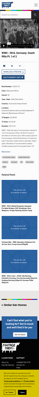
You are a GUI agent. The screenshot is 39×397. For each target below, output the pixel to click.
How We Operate (8, 365)
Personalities (29, 162)
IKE (21, 162)
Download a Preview (12, 72)
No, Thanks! (10, 392)
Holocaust (14, 162)
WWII (4, 167)
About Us (5, 362)
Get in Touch (20, 334)
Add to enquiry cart (12, 77)
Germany (5, 162)
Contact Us (20, 365)
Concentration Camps (9, 157)
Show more (6, 152)
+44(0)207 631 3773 (23, 362)
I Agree (22, 392)
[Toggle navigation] (36, 5)
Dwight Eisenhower (24, 157)
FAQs (18, 367)
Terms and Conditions (12, 381)
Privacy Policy (29, 381)
